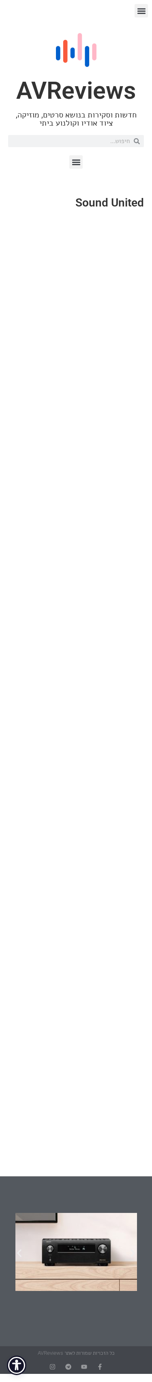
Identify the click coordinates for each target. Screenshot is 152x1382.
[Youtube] (84, 1367)
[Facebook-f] (100, 1367)
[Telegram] (68, 1367)
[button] (141, 10)
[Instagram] (52, 1367)
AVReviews (76, 90)
